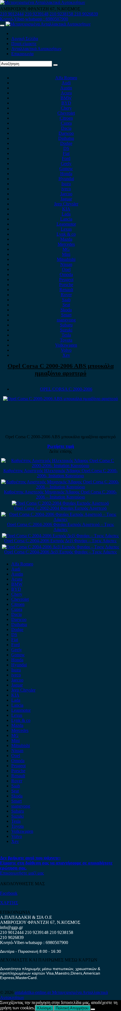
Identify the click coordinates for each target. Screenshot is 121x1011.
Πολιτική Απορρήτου (72, 1008)
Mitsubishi (66, 259)
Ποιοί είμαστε (24, 43)
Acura (66, 93)
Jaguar (66, 198)
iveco (66, 188)
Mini (66, 254)
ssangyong (66, 319)
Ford (66, 158)
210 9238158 (62, 13)
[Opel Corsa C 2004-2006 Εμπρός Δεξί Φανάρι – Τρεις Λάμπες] (60, 535)
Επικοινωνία (22, 53)
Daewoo (66, 133)
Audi (66, 82)
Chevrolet (66, 113)
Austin (66, 87)
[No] (93, 1009)
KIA (66, 209)
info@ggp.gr (11, 927)
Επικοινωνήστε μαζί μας (22, 873)
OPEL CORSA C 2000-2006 (66, 389)
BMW (66, 98)
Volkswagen (66, 345)
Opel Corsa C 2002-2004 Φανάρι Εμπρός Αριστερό (60, 508)
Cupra (66, 123)
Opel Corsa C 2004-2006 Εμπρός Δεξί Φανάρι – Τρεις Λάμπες (60, 540)
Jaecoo (66, 193)
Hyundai (66, 178)
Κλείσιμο (44, 1008)
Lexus (66, 229)
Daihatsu (66, 138)
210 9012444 (12, 13)
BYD (66, 103)
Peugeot (66, 279)
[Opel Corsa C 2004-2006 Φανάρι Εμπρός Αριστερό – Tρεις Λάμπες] (60, 519)
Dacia (66, 128)
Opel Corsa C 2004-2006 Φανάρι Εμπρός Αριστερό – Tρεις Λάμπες (60, 527)
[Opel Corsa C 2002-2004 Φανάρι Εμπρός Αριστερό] (60, 503)
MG (66, 249)
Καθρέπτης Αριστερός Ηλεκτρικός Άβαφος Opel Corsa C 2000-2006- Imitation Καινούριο (60, 473)
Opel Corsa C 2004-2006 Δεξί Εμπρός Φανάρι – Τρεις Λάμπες (60, 551)
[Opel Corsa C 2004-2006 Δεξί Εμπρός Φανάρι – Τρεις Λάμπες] (60, 546)
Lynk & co (66, 234)
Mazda (66, 239)
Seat (66, 304)
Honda (66, 173)
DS (66, 148)
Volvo (66, 350)
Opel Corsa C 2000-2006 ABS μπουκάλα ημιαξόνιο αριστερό (61, 369)
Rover (66, 294)
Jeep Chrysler (66, 203)
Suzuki (66, 330)
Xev (66, 355)
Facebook (8, 893)
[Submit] (55, 65)
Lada (66, 214)
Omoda (66, 274)
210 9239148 (36, 13)
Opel (66, 269)
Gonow (66, 168)
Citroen (66, 118)
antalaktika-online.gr (33, 992)
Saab (66, 299)
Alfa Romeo (66, 77)
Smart (66, 314)
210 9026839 (86, 13)
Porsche (66, 284)
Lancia (66, 219)
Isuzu (66, 183)
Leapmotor (66, 224)
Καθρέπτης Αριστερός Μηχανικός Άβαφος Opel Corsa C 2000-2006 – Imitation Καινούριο (60, 494)
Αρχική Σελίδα (24, 38)
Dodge (66, 143)
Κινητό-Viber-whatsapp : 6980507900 (34, 19)
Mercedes (66, 244)
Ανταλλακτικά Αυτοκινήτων (36, 48)
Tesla (66, 335)
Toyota (66, 340)
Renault (66, 289)
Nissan (66, 264)
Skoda (66, 309)
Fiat (66, 153)
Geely (66, 163)
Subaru (66, 325)
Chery (66, 108)
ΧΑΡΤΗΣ (9, 902)
